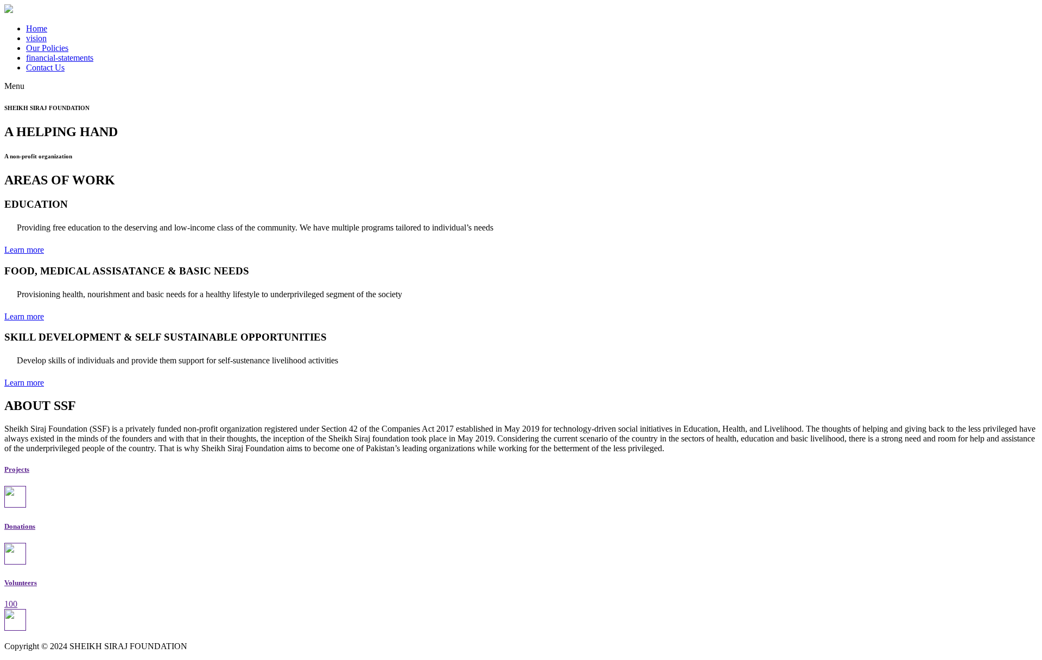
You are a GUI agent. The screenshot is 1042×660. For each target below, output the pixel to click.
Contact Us (45, 67)
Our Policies (47, 48)
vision (36, 38)
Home (36, 28)
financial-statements (59, 57)
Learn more (24, 249)
